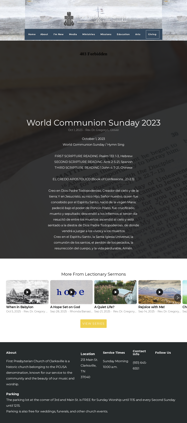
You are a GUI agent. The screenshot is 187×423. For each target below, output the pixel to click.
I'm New (59, 34)
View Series (93, 323)
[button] (177, 298)
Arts (138, 34)
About (44, 34)
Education (124, 34)
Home (32, 34)
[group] (27, 297)
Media (73, 34)
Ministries (89, 34)
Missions (106, 34)
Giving (152, 34)
